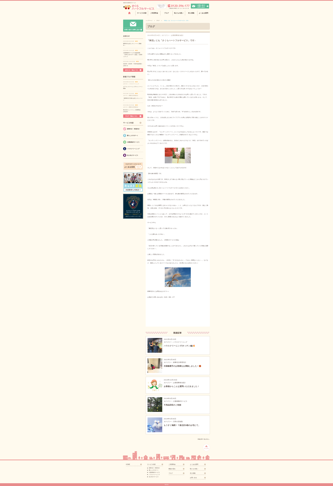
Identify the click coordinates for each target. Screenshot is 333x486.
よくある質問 (203, 13)
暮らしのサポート (154, 470)
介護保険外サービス (154, 472)
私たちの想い (178, 13)
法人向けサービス (154, 476)
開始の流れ (172, 469)
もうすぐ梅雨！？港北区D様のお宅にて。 (182, 425)
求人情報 (191, 13)
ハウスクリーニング (154, 474)
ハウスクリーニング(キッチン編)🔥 (179, 346)
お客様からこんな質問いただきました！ (181, 386)
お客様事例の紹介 (177, 35)
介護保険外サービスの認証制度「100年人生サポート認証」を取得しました (132, 54)
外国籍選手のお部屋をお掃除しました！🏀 (182, 366)
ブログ (166, 13)
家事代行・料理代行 (154, 468)
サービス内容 (151, 464)
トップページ (149, 20)
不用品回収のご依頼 (172, 405)
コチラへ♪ (166, 291)
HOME (128, 464)
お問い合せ (193, 477)
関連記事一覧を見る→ (204, 439)
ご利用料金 (154, 13)
